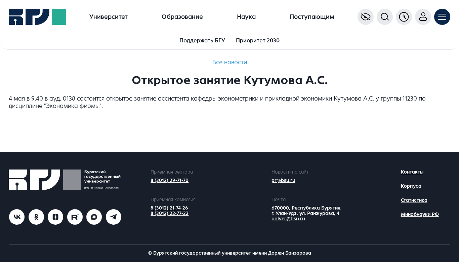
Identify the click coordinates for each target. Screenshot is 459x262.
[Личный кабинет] (423, 17)
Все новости (229, 62)
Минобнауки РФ (420, 214)
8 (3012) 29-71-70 (170, 180)
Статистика (414, 200)
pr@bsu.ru (283, 180)
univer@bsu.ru (288, 218)
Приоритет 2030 (258, 40)
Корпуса (411, 186)
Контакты (412, 172)
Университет (108, 16)
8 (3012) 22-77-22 (170, 213)
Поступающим (312, 16)
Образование (182, 16)
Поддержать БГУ (202, 40)
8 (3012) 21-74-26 (169, 208)
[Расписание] (404, 17)
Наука (246, 16)
